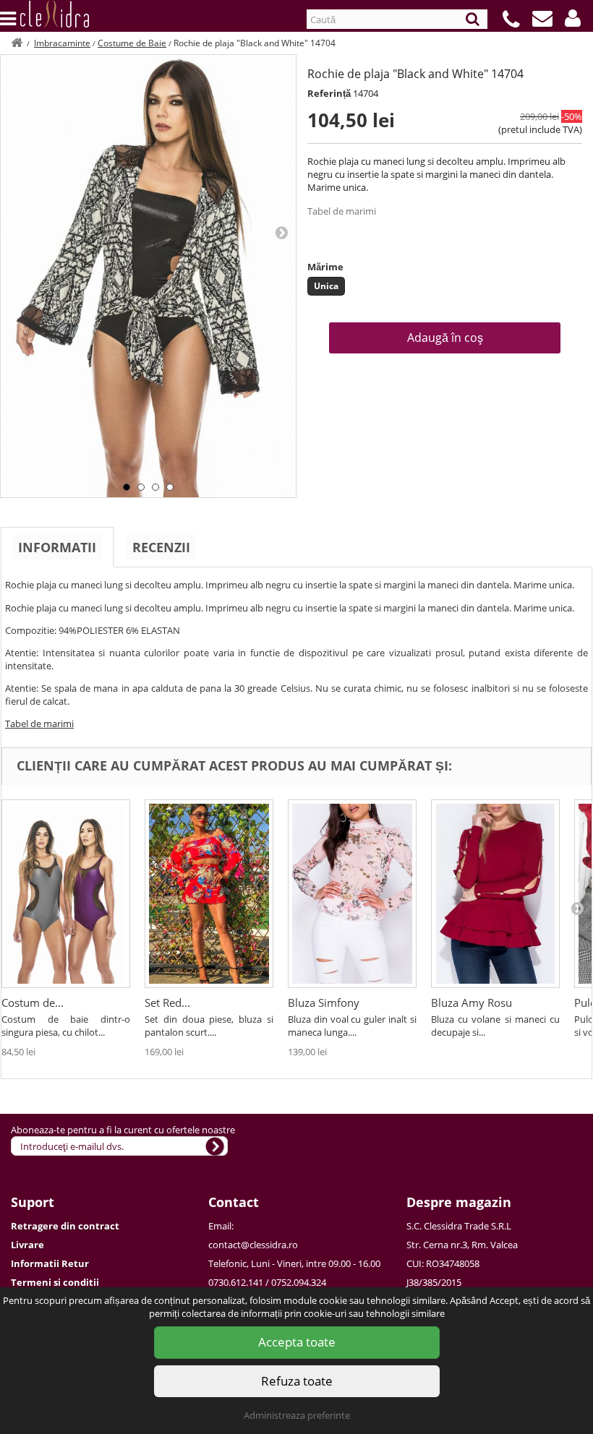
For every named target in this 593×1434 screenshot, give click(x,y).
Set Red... (167, 1002)
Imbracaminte (62, 43)
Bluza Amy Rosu (471, 1002)
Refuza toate (297, 1381)
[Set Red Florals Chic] (209, 893)
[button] (573, 18)
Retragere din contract (65, 1225)
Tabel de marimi (341, 211)
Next (281, 232)
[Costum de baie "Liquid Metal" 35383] (65, 893)
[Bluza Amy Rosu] (495, 893)
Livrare (27, 1244)
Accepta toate (297, 1342)
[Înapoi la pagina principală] (16, 43)
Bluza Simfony (323, 1002)
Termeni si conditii (55, 1282)
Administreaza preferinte (297, 1415)
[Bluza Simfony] (352, 893)
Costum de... (32, 1002)
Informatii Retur (50, 1263)
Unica (326, 286)
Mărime (325, 266)
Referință (329, 93)
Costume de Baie (132, 43)
